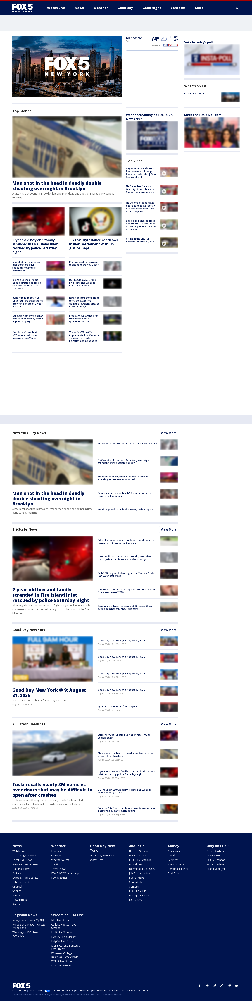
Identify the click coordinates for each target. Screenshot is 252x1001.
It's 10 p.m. (135, 900)
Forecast (56, 851)
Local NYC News (22, 860)
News (17, 846)
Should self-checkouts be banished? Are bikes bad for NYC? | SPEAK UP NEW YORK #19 (141, 225)
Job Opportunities (139, 873)
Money (173, 846)
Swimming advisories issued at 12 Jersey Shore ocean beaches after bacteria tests (125, 607)
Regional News (24, 915)
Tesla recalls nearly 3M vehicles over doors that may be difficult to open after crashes (52, 789)
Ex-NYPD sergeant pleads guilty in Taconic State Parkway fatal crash (126, 574)
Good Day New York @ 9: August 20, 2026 (121, 640)
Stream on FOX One (67, 915)
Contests (134, 886)
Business (173, 860)
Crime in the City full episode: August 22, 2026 (140, 240)
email (237, 986)
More (199, 8)
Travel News (58, 869)
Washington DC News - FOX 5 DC (26, 934)
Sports (16, 895)
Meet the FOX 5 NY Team (203, 115)
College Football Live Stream (63, 926)
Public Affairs (136, 877)
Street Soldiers (215, 851)
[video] (169, 172)
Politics (16, 873)
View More (169, 433)
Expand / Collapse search (237, 8)
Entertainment (20, 882)
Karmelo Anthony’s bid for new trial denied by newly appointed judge (27, 318)
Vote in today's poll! (199, 42)
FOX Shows (136, 864)
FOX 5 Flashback (216, 860)
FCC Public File (137, 891)
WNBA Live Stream (62, 961)
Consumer (174, 851)
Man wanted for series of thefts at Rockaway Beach (84, 263)
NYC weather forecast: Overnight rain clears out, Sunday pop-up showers (141, 189)
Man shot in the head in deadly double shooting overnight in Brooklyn (57, 185)
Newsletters (19, 900)
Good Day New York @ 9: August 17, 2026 (121, 690)
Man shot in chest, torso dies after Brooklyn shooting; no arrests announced (26, 266)
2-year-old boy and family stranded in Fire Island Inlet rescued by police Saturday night (35, 246)
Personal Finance (178, 869)
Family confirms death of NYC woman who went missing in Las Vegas (26, 335)
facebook (200, 986)
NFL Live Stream (61, 920)
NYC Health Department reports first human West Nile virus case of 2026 (126, 591)
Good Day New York (28, 629)
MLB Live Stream (61, 932)
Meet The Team (138, 855)
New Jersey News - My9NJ (28, 920)
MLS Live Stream (61, 965)
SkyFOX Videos (215, 864)
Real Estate (174, 873)
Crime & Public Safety (25, 877)
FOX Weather (59, 877)
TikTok (215, 986)
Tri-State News (24, 529)
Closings (56, 855)
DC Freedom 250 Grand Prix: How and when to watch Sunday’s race (82, 282)
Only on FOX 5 (218, 846)
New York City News (29, 433)
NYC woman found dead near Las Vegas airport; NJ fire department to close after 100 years (141, 207)
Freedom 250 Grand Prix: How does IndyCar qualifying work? (83, 318)
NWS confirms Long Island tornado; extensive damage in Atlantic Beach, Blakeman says (84, 302)
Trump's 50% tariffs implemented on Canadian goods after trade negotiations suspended (84, 337)
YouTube (222, 986)
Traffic (55, 864)
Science (16, 891)
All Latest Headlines (28, 724)
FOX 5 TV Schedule (195, 93)
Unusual (17, 886)
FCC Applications (139, 895)
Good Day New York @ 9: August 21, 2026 (49, 692)
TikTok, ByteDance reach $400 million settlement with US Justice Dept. (94, 244)
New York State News (25, 864)
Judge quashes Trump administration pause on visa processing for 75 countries (26, 284)
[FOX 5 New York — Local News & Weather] (24, 8)
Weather (58, 846)
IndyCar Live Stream (63, 941)
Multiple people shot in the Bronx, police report (125, 509)
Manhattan (134, 38)
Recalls (172, 855)
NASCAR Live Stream (63, 936)
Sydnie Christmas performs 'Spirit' (118, 706)
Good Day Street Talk (103, 855)
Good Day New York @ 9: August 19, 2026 (121, 656)
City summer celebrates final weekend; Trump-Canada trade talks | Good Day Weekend (141, 173)
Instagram (207, 986)
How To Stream (138, 851)
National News (21, 869)
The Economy (176, 864)
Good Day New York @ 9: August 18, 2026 (121, 673)
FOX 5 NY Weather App (65, 873)
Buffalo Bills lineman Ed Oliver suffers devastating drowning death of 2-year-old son (28, 302)
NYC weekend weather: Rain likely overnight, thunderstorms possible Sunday (124, 461)
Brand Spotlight (216, 869)
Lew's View (213, 855)
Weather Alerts (60, 860)
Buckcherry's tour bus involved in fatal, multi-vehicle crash (124, 736)
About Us (136, 846)
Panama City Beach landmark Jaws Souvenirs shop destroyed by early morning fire (127, 809)
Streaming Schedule (24, 855)
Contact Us (135, 882)
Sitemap (17, 904)
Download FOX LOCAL (142, 869)
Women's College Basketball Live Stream (65, 955)
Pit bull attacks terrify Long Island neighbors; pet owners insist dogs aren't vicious (126, 541)
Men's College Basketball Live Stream (66, 947)
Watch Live (18, 851)
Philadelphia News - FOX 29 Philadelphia (28, 926)
